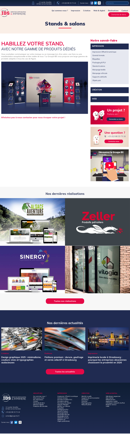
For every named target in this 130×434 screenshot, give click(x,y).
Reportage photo (87, 403)
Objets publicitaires (63, 421)
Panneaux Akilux (62, 401)
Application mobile (111, 401)
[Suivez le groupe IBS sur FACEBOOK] (91, 3)
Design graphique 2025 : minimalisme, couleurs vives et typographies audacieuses (21, 360)
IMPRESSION (98, 46)
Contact (124, 11)
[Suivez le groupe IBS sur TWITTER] (95, 3)
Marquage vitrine (62, 416)
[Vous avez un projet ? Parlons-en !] (110, 115)
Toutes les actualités (65, 371)
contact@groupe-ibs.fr (12, 416)
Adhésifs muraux (63, 418)
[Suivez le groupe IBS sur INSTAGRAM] (99, 3)
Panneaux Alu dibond (64, 403)
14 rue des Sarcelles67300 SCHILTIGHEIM (44, 3)
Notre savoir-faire (38, 398)
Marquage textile (98, 70)
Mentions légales (38, 404)
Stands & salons (98, 66)
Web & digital (99, 11)
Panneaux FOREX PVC (64, 400)
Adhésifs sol (61, 419)
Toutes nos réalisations (65, 301)
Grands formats (98, 55)
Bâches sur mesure (63, 406)
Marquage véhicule (99, 73)
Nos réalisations (38, 400)
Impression (75, 11)
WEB (94, 99)
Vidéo (107, 406)
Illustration (85, 400)
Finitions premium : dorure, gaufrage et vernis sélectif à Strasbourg (64, 358)
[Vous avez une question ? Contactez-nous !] (110, 137)
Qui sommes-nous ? (60, 11)
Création (86, 11)
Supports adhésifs (99, 77)
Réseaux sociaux (111, 404)
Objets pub (96, 80)
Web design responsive (113, 396)
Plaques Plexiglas (63, 404)
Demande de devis (118, 14)
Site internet (109, 398)
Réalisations (113, 11)
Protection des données (40, 406)
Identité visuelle (86, 396)
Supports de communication (90, 398)
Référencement (110, 400)
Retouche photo (86, 404)
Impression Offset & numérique (104, 52)
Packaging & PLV (99, 63)
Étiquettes (96, 59)
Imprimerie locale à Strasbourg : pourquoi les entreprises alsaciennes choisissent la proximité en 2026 (107, 360)
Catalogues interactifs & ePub (115, 403)
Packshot (84, 401)
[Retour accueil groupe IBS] (13, 16)
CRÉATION (97, 90)
